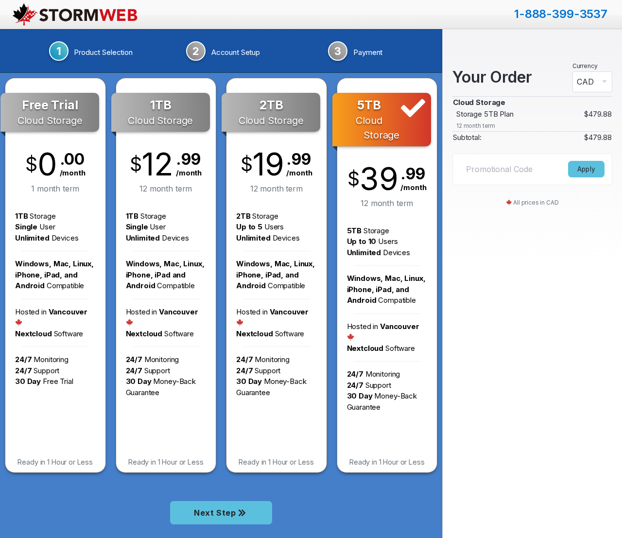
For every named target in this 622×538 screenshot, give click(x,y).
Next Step (216, 513)
